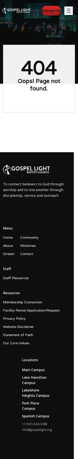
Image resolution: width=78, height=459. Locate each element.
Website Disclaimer (18, 326)
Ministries (28, 245)
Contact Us (51, 11)
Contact (26, 254)
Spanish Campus (35, 416)
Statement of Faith (18, 335)
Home (8, 237)
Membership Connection (22, 302)
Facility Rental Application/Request (31, 310)
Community (29, 237)
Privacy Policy (14, 318)
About (8, 245)
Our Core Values (16, 343)
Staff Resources (16, 278)
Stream (9, 254)
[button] (68, 10)
